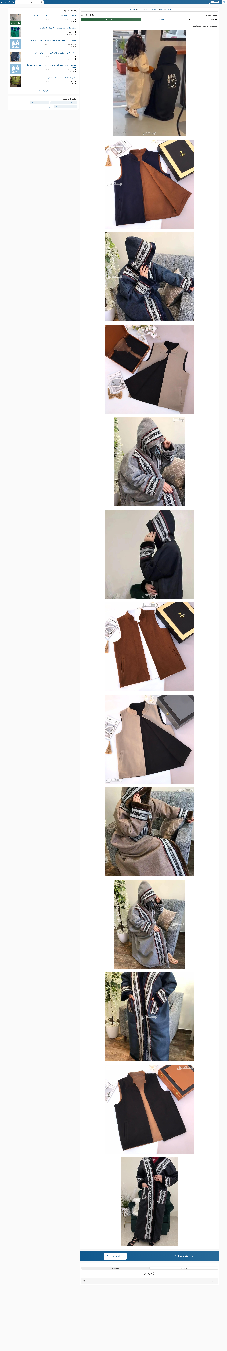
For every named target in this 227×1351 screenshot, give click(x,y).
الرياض (147, 9)
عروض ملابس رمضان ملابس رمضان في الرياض (63, 102)
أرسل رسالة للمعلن (112, 19)
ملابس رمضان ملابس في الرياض (39, 102)
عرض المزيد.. (43, 90)
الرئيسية (168, 9)
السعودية (162, 9)
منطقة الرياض (155, 9)
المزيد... (49, 106)
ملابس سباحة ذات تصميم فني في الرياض (65, 106)
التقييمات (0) (115, 1268)
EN (2, 2)
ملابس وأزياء (140, 9)
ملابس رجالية (132, 9)
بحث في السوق (35, 2)
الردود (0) (184, 1268)
